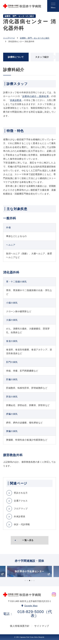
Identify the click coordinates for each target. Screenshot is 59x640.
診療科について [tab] (16, 57)
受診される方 (21, 493)
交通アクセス (21, 500)
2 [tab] (27, 580)
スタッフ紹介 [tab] (42, 57)
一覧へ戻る (28, 540)
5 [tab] (34, 580)
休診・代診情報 (22, 524)
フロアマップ (21, 508)
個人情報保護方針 (20, 626)
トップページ (9, 38)
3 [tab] (29, 580)
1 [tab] (25, 580)
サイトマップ (41, 626)
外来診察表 (16, 100)
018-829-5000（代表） (34, 614)
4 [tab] (32, 580)
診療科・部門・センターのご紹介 (34, 38)
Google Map (31, 605)
